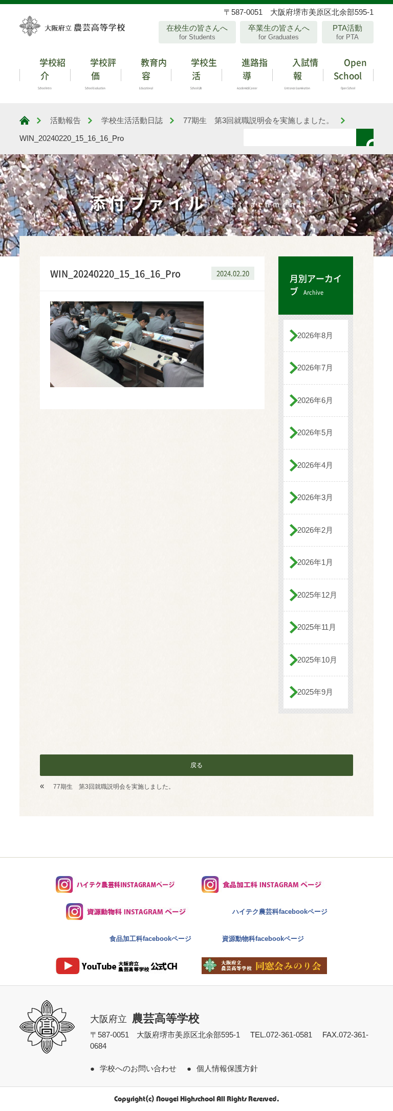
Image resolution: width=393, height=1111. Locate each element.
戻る (196, 765)
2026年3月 (315, 497)
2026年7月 (315, 367)
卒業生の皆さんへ (279, 32)
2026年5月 (315, 432)
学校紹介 (51, 72)
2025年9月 (315, 692)
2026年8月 (315, 335)
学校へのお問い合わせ (138, 1068)
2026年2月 (315, 530)
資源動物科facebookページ (263, 938)
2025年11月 (316, 627)
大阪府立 (145, 1019)
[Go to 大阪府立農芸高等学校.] (24, 120)
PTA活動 (347, 32)
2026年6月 (315, 400)
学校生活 (203, 72)
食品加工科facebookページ (150, 938)
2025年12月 (317, 594)
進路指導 (252, 72)
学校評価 (100, 72)
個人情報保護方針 (227, 1068)
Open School (350, 72)
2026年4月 (315, 465)
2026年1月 (315, 562)
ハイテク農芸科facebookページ (280, 911)
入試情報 (301, 72)
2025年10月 (317, 659)
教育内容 (153, 72)
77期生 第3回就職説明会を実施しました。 (113, 786)
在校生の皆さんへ (197, 32)
